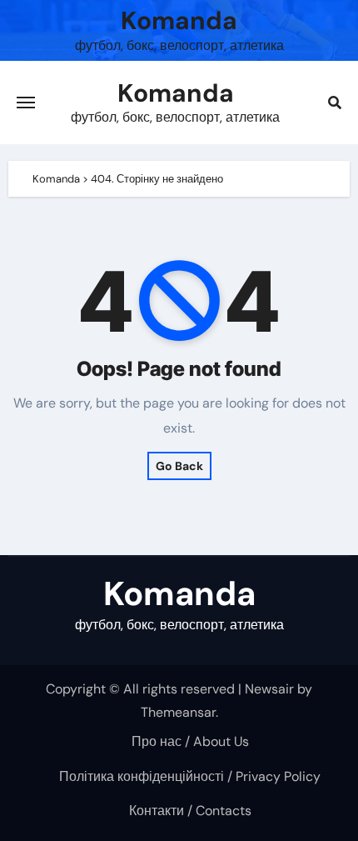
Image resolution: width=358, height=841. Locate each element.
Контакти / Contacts (190, 810)
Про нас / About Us (190, 741)
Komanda (179, 20)
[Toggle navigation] (26, 102)
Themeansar (178, 712)
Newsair (269, 689)
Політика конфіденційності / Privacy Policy (190, 776)
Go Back (179, 465)
